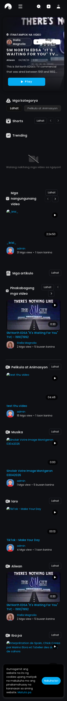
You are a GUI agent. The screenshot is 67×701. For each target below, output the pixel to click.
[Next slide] (55, 199)
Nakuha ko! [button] (51, 681)
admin (21, 248)
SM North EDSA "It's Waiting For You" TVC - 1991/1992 (33, 52)
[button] (58, 6)
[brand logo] (9, 6)
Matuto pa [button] (24, 692)
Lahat (14, 108)
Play (28, 81)
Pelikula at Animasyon (43, 108)
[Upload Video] (48, 6)
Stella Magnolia (26, 343)
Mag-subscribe (49, 41)
